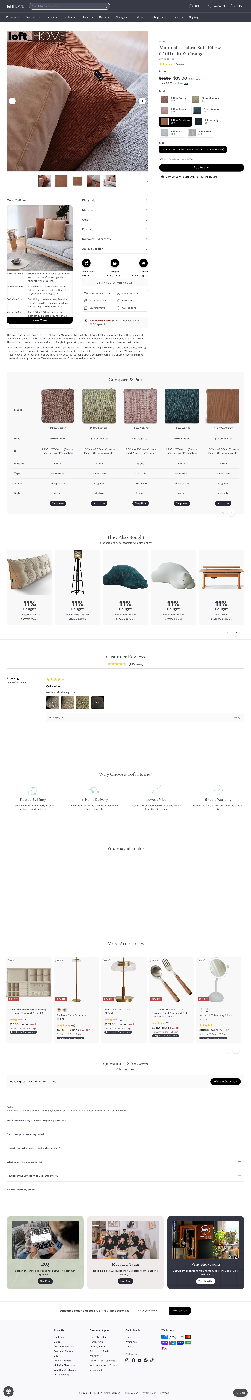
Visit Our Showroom (64, 1365)
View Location (205, 1281)
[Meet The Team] (125, 1240)
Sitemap (164, 1392)
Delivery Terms (98, 1346)
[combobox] (69, 6)
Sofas (50, 17)
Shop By (158, 17)
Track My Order (98, 1337)
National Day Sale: (100, 320)
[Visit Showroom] (205, 1240)
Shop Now (58, 503)
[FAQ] (45, 1240)
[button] (18, 678)
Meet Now (125, 1281)
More (140, 17)
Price (162, 71)
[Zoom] (77, 101)
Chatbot (121, 1110)
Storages (121, 17)
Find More (45, 1281)
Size (161, 142)
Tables (68, 17)
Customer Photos (63, 1351)
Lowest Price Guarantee (102, 1360)
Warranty (95, 1355)
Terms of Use (131, 1392)
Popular (11, 17)
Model (163, 91)
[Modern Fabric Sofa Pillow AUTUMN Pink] (140, 406)
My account (96, 1370)
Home (162, 41)
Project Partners (62, 1360)
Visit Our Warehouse (65, 1370)
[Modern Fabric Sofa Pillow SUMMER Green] (99, 406)
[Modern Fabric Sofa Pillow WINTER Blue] (182, 406)
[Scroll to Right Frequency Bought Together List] (236, 632)
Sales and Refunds (99, 1351)
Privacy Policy (149, 1392)
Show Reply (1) (56, 717)
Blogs (57, 1355)
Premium (32, 17)
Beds (103, 17)
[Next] (142, 101)
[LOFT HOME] (15, 6)
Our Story (59, 1337)
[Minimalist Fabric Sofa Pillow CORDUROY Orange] (223, 406)
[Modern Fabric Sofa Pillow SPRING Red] (58, 406)
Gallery (57, 1341)
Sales (176, 17)
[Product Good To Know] (40, 264)
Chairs (85, 17)
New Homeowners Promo (103, 1365)
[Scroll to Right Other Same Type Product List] (236, 1050)
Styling (193, 17)
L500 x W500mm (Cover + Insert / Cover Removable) (193, 149)
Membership (96, 1341)
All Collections (61, 1374)
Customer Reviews (64, 1346)
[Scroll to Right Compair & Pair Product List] (231, 512)
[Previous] (12, 101)
